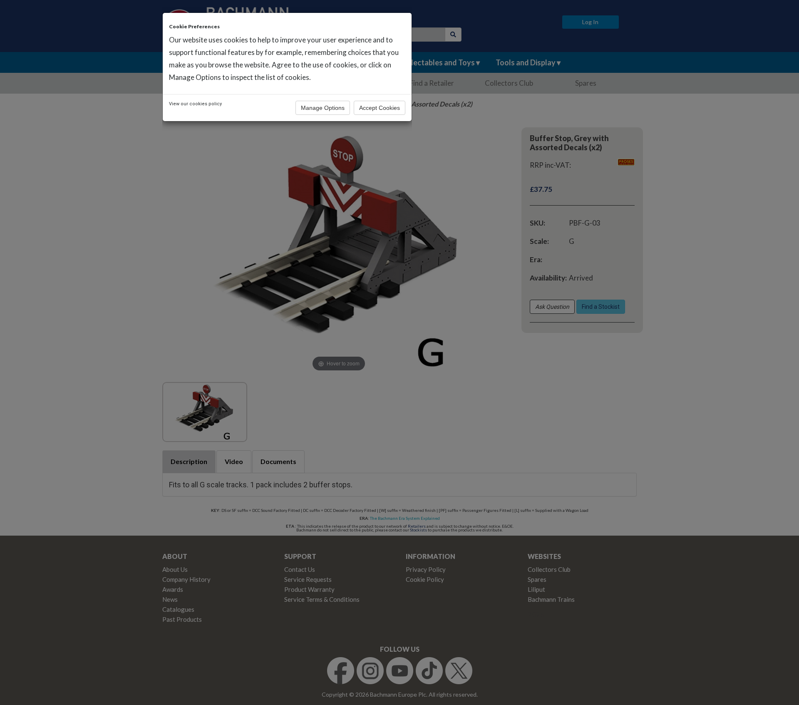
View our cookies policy (195, 104)
